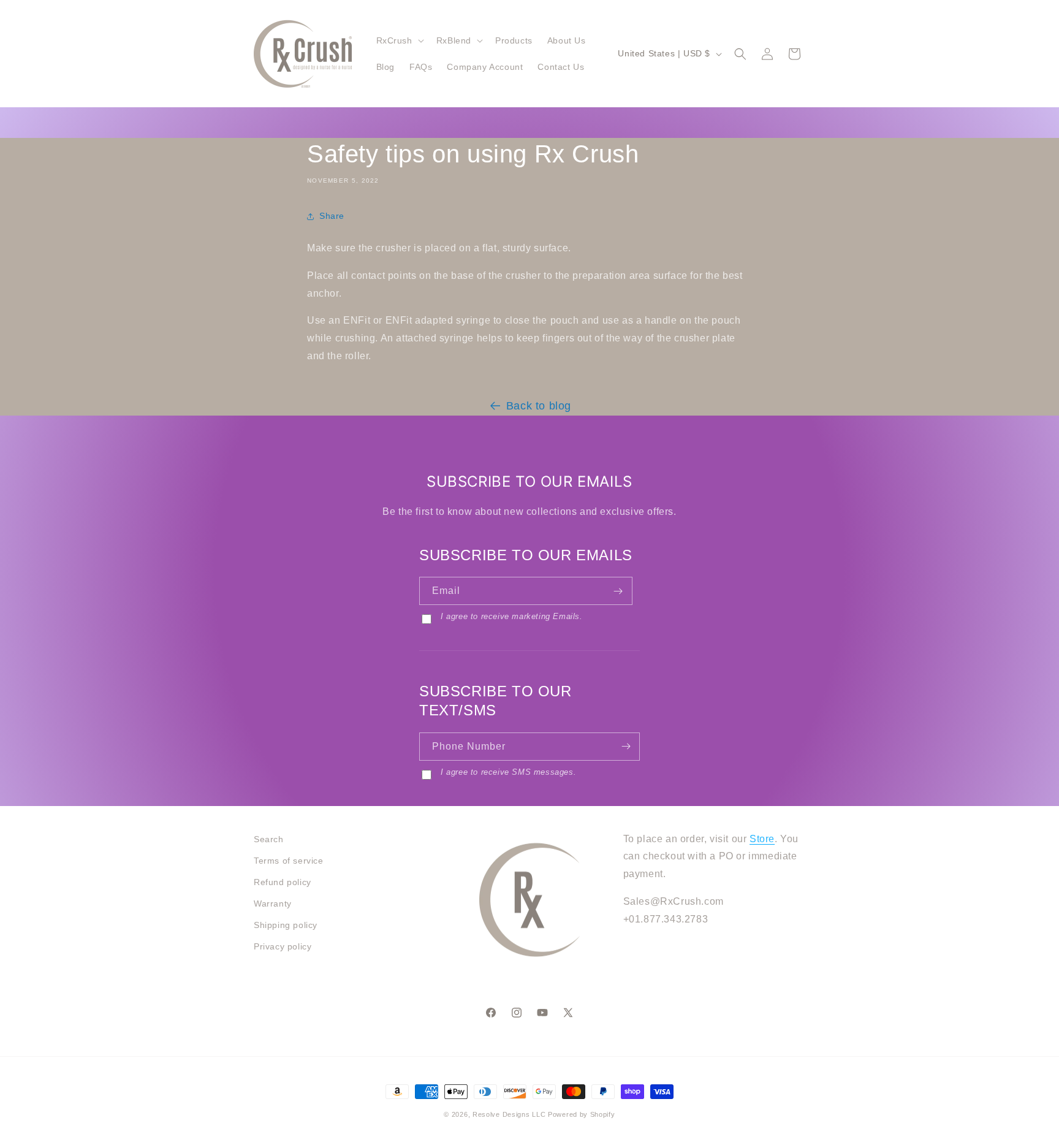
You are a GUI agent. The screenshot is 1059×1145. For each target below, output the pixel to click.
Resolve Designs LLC (509, 1114)
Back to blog (538, 406)
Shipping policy (285, 925)
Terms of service (289, 860)
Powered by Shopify (581, 1114)
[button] (399, 40)
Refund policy (282, 882)
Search (269, 839)
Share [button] (331, 216)
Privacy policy (282, 946)
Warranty (273, 903)
